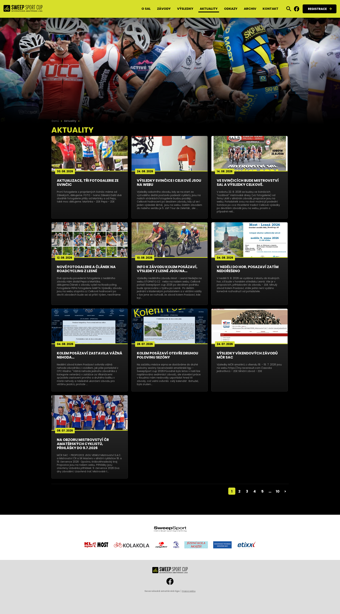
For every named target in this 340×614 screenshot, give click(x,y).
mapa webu (189, 591)
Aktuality (209, 8)
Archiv (250, 8)
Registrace (317, 9)
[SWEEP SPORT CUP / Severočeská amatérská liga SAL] (23, 9)
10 (277, 491)
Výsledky (185, 8)
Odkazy (230, 8)
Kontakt (270, 8)
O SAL (146, 8)
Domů (55, 121)
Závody (164, 8)
